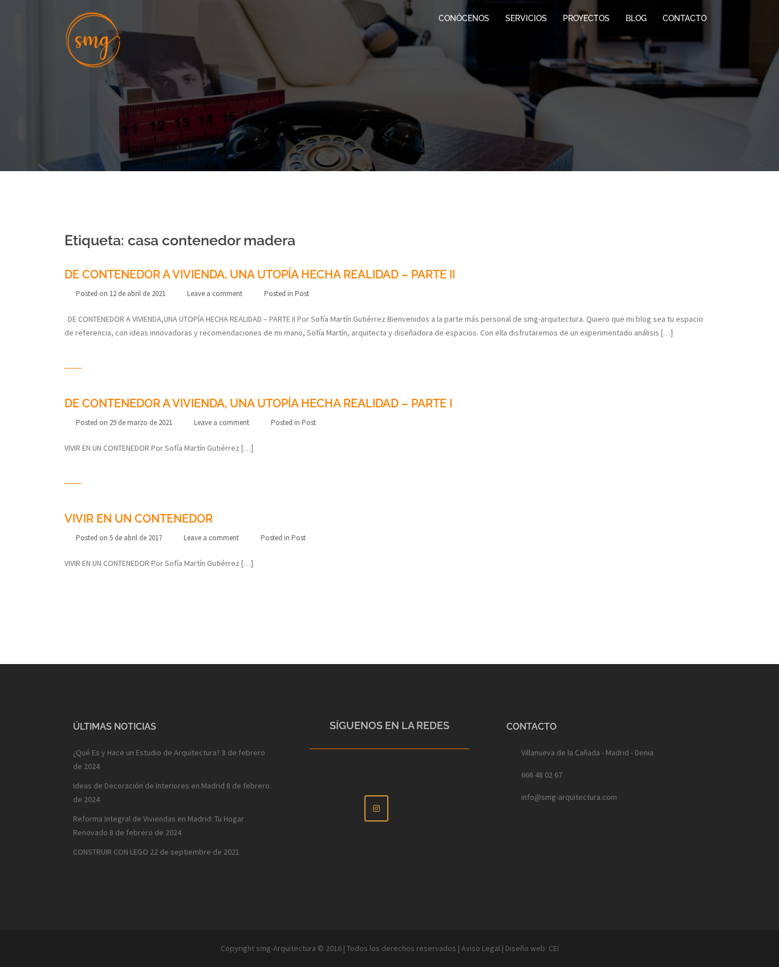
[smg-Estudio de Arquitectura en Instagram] (376, 808)
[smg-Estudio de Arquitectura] (92, 39)
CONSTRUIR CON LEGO (110, 852)
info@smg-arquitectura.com (569, 797)
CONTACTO (685, 18)
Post (302, 293)
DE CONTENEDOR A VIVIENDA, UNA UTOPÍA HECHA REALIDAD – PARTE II (259, 274)
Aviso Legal (480, 948)
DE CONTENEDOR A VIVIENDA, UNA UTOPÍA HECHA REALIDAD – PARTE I (258, 403)
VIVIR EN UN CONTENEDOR (138, 518)
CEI (554, 948)
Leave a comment (214, 293)
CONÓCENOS (464, 18)
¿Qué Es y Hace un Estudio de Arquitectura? (146, 752)
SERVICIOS (526, 18)
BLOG (636, 18)
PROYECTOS (586, 18)
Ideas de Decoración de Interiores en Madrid (149, 785)
